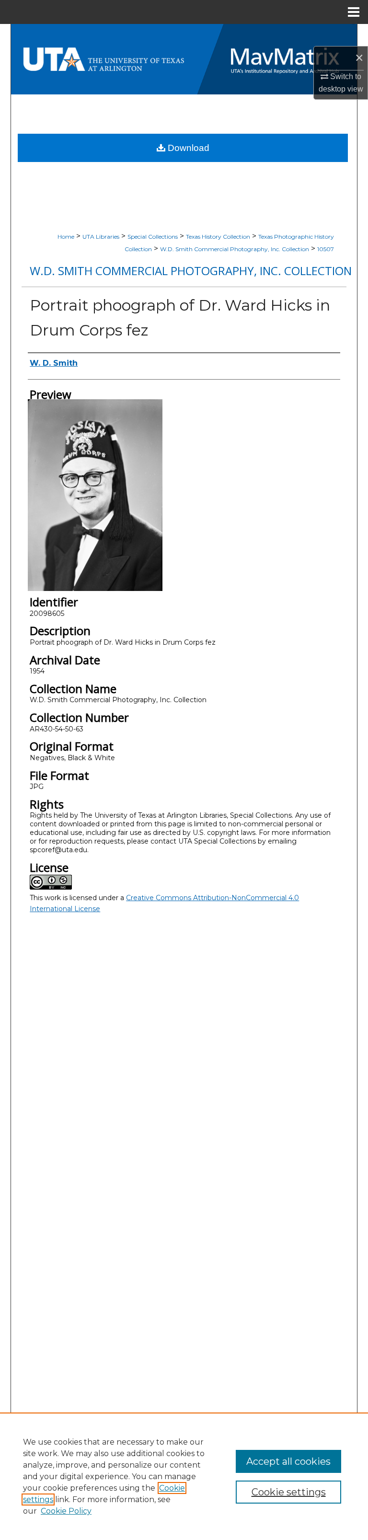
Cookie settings (289, 1492)
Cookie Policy (66, 1511)
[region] (184, 1476)
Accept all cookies (288, 1461)
